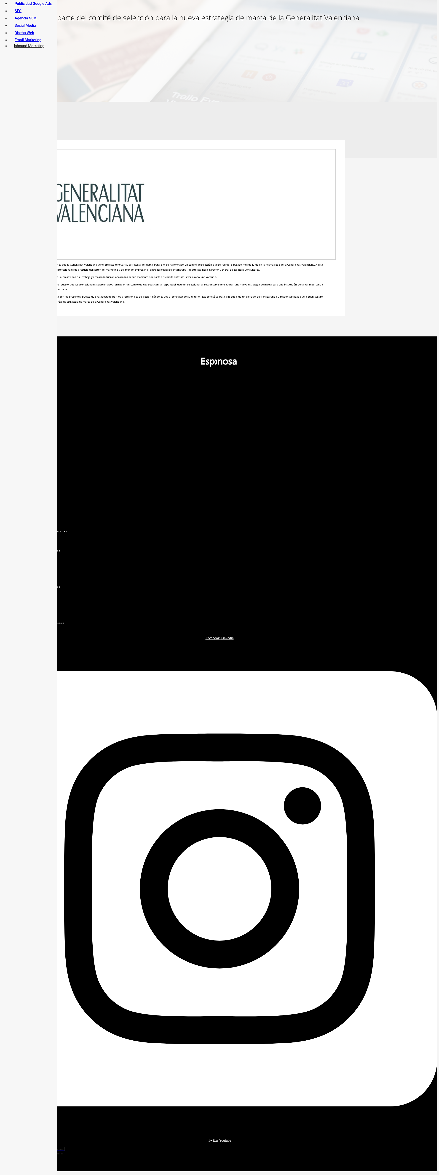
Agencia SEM (26, 18)
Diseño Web (24, 33)
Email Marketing (28, 40)
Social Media (25, 25)
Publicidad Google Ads (33, 3)
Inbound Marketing (29, 46)
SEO (18, 11)
